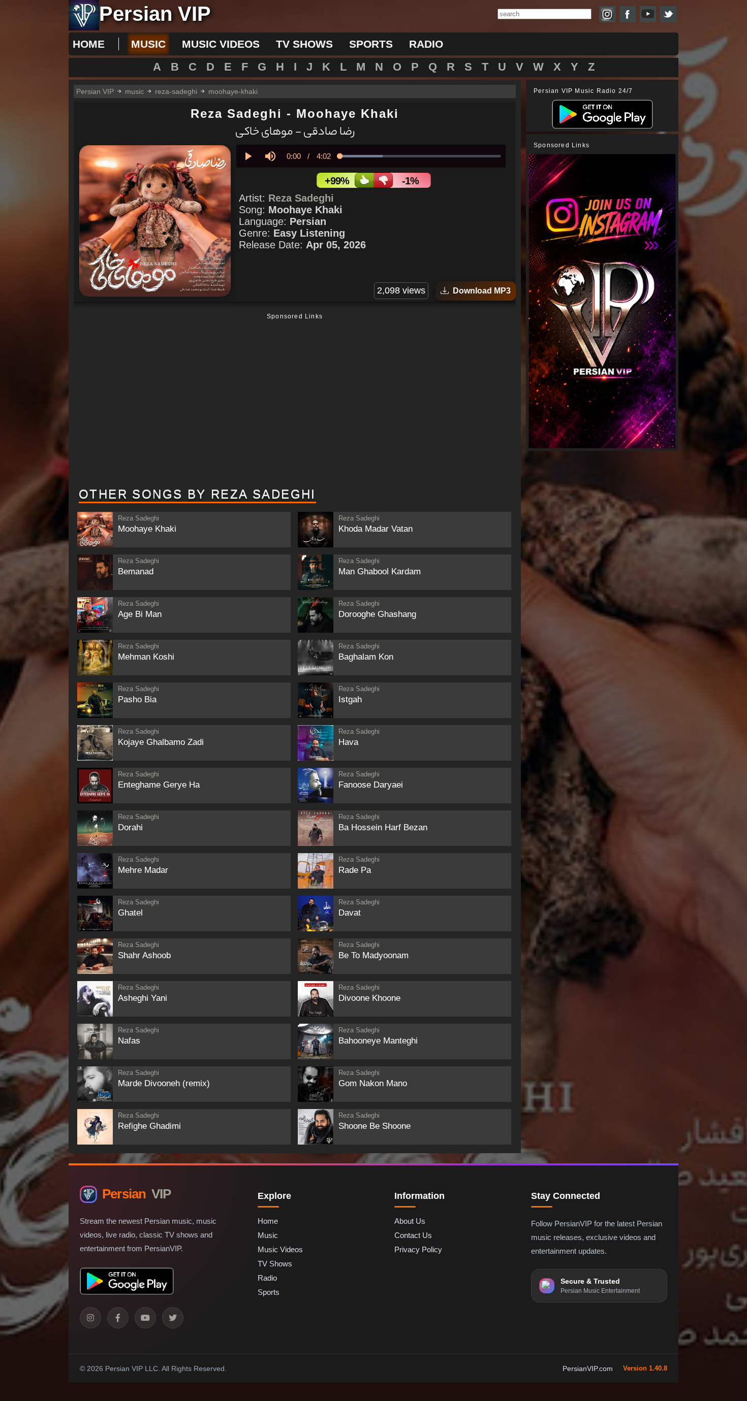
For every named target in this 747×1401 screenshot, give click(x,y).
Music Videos (280, 1249)
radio (426, 44)
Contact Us (413, 1235)
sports (371, 44)
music (148, 44)
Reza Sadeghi (301, 198)
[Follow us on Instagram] (607, 14)
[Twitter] (172, 1317)
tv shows (304, 44)
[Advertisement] (295, 401)
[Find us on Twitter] (668, 14)
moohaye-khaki (233, 91)
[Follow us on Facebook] (627, 14)
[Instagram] (90, 1317)
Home (89, 44)
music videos (221, 44)
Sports (268, 1292)
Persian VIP (95, 91)
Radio (267, 1278)
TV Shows (275, 1263)
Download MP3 (480, 290)
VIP (136, 1193)
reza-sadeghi (176, 91)
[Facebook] (118, 1317)
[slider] (420, 156)
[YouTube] (145, 1317)
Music (268, 1235)
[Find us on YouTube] (648, 14)
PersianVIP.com (588, 1368)
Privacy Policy (418, 1249)
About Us (409, 1221)
